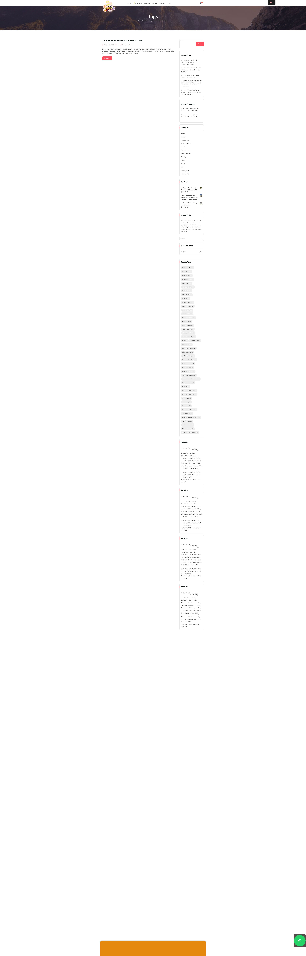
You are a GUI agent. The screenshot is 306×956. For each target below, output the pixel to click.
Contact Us (163, 3)
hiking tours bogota (187, 352)
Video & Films (185, 174)
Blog (170, 3)
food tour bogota (195, 340)
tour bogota (185, 386)
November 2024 (197, 475)
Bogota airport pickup (191, 222)
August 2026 (186, 448)
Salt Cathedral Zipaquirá (188, 375)
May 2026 (192, 453)
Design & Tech (185, 140)
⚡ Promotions (137, 3)
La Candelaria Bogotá (188, 356)
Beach (183, 133)
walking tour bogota (187, 425)
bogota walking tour (187, 279)
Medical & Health (186, 143)
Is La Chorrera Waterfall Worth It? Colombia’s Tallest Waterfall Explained (191, 70)
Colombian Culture (187, 314)
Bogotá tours (185, 298)
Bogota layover (184, 225)
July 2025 (184, 466)
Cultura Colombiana (187, 325)
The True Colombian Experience (190, 379)
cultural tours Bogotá (187, 329)
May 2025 (199, 466)
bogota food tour (186, 275)
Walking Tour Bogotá (187, 429)
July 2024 (184, 482)
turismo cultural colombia (189, 409)
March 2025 (194, 468)
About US (147, 3)
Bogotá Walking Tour (187, 306)
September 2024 (186, 479)
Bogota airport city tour (193, 220)
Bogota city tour (199, 222)
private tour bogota (187, 367)
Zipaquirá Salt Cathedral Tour (190, 432)
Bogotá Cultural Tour (187, 287)
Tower (184, 160)
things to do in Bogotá (188, 383)
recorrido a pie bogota (188, 371)
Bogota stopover (197, 227)
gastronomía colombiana (188, 348)
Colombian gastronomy (188, 317)
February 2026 (185, 458)
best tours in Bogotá (187, 268)
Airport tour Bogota (185, 220)
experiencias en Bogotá (188, 337)
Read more (107, 58)
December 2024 (185, 475)
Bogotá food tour (186, 294)
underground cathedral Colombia (191, 417)
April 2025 (186, 468)
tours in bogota (186, 402)
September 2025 (186, 463)
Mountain (184, 147)
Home (129, 3)
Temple (183, 164)
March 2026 (192, 455)
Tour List (154, 3)
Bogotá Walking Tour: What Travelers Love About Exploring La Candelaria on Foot (191, 92)
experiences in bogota (188, 333)
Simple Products (185, 153)
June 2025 (192, 466)
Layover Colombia (192, 229)
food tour (184, 340)
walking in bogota (187, 421)
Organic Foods (185, 150)
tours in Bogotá (186, 405)
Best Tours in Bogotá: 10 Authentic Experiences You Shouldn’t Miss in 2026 (189, 62)
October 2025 (196, 461)
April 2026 (184, 455)
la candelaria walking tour (189, 360)
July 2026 (194, 449)
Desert (183, 137)
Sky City (183, 157)
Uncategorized (185, 170)
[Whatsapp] (300, 940)
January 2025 (195, 472)
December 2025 (185, 461)
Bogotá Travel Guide (187, 302)
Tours (182, 167)
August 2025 (196, 463)
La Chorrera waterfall (188, 363)
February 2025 (185, 472)
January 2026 (195, 458)
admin (185, 108)
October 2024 (187, 477)
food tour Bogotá (186, 344)
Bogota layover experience (192, 225)
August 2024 (196, 479)
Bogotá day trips (186, 291)
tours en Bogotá (186, 398)
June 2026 (184, 453)
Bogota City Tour (186, 271)
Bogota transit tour (185, 229)
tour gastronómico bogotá (189, 394)
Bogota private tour (190, 227)
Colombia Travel (186, 321)
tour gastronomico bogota (189, 390)
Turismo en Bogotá (187, 413)
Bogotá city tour (186, 283)
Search (181, 40)
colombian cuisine (187, 310)
